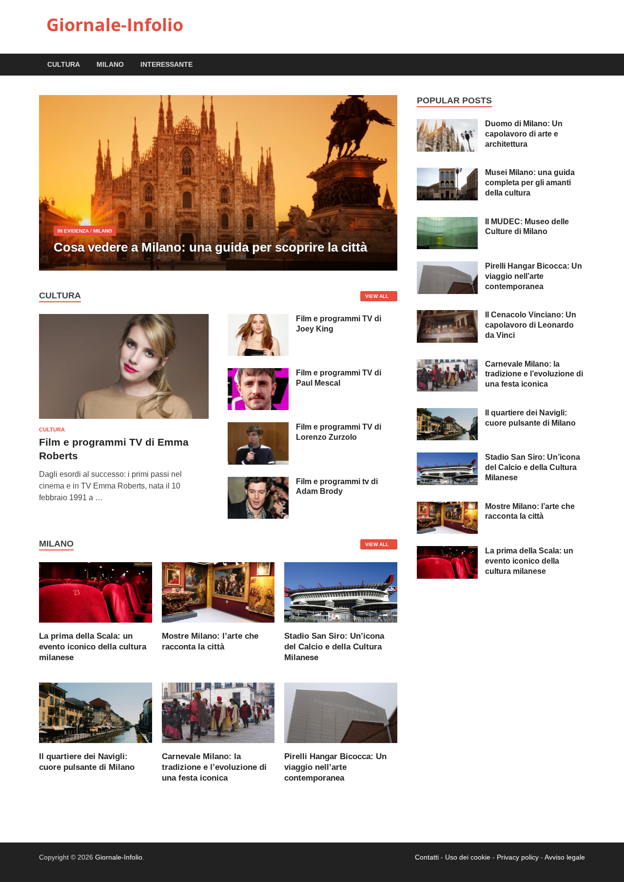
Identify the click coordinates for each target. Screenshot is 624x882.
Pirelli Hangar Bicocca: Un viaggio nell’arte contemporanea (335, 767)
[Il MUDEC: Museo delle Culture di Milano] (447, 222)
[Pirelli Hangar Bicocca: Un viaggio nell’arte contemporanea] (340, 712)
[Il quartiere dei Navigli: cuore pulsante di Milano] (95, 712)
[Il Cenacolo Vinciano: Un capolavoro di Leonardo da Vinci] (447, 316)
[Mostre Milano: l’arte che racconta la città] (218, 592)
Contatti (427, 857)
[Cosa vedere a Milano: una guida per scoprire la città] (218, 183)
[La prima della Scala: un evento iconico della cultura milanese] (95, 592)
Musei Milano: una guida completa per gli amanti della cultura (530, 182)
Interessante (166, 64)
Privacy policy (518, 857)
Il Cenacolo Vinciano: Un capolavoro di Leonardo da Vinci (530, 325)
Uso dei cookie (467, 857)
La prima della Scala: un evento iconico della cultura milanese (92, 646)
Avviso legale (565, 857)
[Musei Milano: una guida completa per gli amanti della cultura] (447, 173)
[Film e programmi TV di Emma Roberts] (124, 319)
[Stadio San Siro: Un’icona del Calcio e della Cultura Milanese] (340, 592)
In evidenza (73, 231)
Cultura (63, 64)
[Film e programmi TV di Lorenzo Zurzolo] (258, 428)
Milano (110, 64)
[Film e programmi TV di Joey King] (258, 319)
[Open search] (580, 65)
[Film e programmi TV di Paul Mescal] (258, 374)
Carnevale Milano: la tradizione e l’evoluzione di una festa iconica (214, 767)
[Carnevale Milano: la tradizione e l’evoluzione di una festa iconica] (218, 712)
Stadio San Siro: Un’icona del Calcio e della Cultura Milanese (334, 646)
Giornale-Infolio (114, 25)
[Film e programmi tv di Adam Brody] (258, 482)
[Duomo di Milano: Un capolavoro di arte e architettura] (447, 124)
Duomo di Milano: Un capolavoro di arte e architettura (524, 133)
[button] (381, 183)
